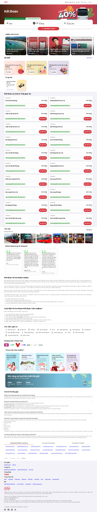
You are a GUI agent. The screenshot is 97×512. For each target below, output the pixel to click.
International (55, 479)
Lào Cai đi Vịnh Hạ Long (13, 218)
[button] (34, 23)
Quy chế (31, 469)
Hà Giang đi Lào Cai (56, 153)
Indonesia (10, 479)
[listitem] (6, 63)
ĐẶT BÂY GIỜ (43, 105)
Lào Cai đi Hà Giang (11, 153)
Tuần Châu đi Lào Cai (12, 127)
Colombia (36, 479)
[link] (14, 68)
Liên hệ (14, 464)
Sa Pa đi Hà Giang (11, 100)
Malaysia (24, 479)
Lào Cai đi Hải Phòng (12, 166)
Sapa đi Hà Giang (55, 205)
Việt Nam (30, 479)
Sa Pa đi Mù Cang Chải (57, 218)
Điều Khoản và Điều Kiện (10, 469)
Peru (42, 479)
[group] (15, 85)
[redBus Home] (5, 2)
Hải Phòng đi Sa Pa (56, 127)
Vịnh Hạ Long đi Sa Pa (12, 179)
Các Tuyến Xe (20, 484)
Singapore (17, 479)
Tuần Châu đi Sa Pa (11, 113)
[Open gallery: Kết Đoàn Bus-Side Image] (44, 238)
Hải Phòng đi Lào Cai (57, 113)
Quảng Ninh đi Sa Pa (57, 166)
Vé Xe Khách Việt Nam (9, 484)
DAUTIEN (32, 72)
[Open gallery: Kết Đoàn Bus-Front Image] (12, 238)
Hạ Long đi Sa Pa (55, 179)
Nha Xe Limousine (37, 484)
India (5, 479)
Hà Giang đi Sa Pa (11, 140)
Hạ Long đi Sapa (55, 192)
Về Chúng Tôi (7, 464)
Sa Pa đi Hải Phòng (56, 140)
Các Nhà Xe (28, 484)
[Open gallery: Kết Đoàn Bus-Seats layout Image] (76, 238)
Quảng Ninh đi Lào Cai (57, 100)
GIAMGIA (54, 72)
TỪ (9, 22)
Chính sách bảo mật (22, 469)
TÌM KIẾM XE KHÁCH (49, 28)
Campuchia (48, 479)
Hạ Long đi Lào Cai (11, 192)
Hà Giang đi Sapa (11, 205)
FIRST (9, 72)
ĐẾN (40, 22)
